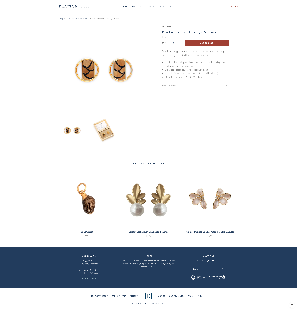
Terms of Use (119, 296)
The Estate (138, 6)
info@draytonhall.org (89, 263)
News (162, 6)
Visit (124, 6)
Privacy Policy (99, 296)
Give (172, 6)
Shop (152, 6)
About (161, 296)
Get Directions (89, 278)
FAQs (190, 296)
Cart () (234, 7)
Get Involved (176, 296)
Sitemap (134, 296)
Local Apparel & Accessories (77, 18)
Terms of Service (139, 303)
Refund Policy (159, 303)
